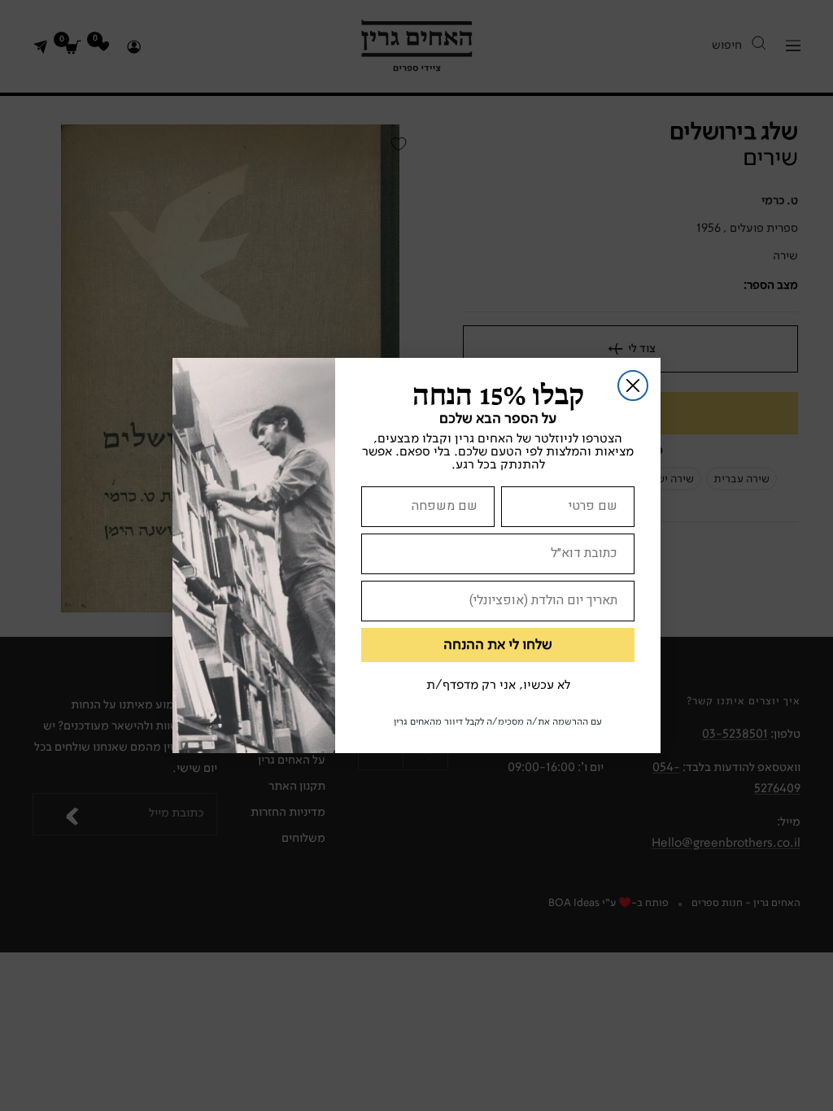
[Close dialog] (633, 385)
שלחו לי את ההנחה (497, 645)
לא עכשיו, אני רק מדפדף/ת (498, 685)
